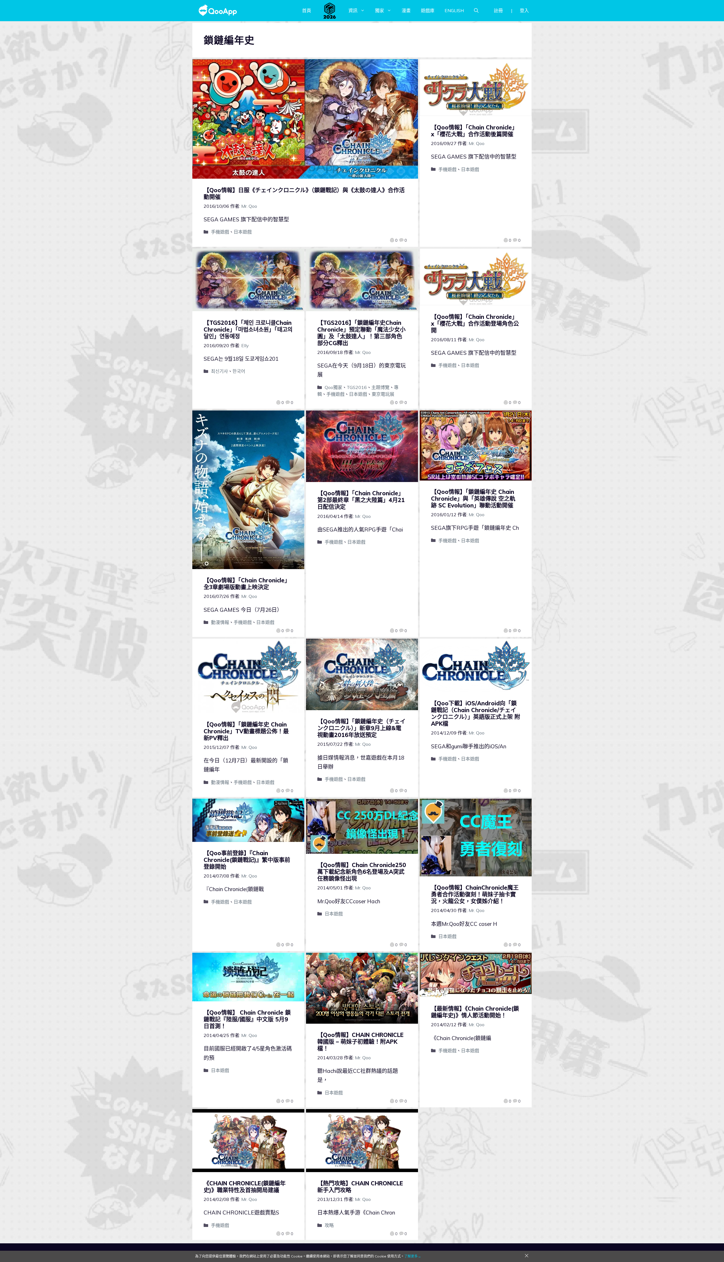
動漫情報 (220, 622)
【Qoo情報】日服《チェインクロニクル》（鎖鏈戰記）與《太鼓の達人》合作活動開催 (304, 193)
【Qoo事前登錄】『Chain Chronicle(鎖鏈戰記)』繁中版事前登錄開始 (247, 860)
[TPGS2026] (329, 10)
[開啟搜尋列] (476, 10)
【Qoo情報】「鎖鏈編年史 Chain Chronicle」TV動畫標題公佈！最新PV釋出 (246, 731)
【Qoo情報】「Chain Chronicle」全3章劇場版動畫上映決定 (247, 584)
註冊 (498, 10)
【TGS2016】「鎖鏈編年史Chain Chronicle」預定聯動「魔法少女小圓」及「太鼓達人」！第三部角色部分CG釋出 (361, 333)
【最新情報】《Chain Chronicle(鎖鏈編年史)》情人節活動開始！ (475, 1012)
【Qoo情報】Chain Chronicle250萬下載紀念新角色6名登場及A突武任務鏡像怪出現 (361, 871)
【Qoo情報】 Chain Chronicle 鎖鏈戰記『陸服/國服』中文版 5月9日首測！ (247, 1019)
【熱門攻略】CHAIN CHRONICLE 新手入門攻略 (360, 1187)
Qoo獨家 (333, 387)
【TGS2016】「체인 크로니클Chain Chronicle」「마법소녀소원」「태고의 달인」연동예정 (248, 329)
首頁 (306, 10)
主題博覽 (380, 387)
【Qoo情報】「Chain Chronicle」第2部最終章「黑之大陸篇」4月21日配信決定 (361, 500)
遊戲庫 (427, 10)
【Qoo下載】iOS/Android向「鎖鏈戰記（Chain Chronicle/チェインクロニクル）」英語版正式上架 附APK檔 (475, 713)
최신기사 (219, 371)
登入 (524, 10)
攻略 (329, 1225)
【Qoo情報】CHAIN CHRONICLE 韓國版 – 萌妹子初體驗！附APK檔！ (360, 1041)
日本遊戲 (243, 232)
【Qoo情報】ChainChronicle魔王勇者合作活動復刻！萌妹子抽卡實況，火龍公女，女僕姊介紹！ (475, 894)
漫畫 (406, 10)
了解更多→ (412, 1256)
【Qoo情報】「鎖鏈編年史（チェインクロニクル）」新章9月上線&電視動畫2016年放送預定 (361, 728)
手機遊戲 (220, 232)
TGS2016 (357, 387)
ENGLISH (454, 10)
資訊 (352, 10)
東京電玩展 (383, 394)
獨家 (379, 10)
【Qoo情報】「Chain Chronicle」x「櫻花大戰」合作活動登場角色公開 (475, 323)
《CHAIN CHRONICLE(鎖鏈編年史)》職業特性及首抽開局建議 (245, 1187)
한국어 (238, 371)
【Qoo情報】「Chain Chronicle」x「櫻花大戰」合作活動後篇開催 (474, 131)
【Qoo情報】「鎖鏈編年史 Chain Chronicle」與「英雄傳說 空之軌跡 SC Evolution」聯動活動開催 (473, 498)
